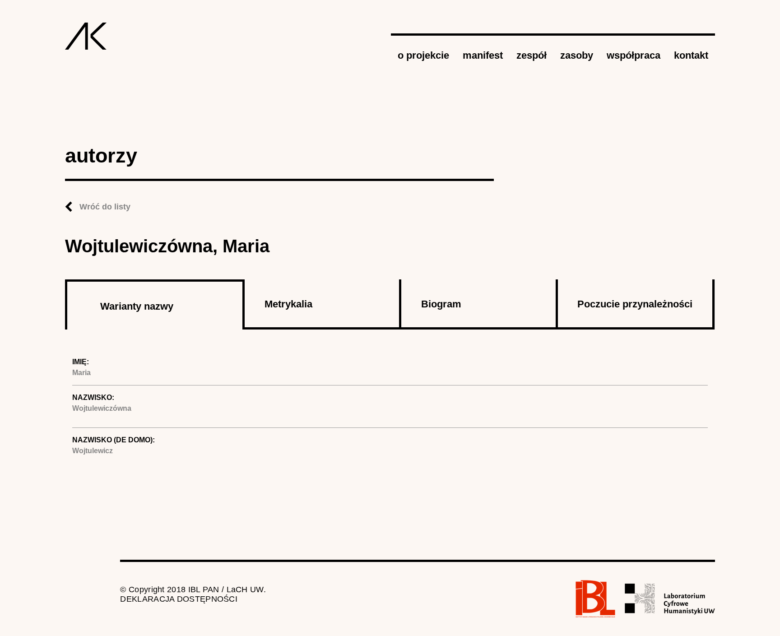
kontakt (691, 55)
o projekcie (423, 55)
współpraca (633, 55)
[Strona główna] (86, 36)
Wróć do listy (104, 206)
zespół (531, 55)
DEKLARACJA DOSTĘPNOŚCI (178, 599)
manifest (483, 55)
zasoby (576, 55)
